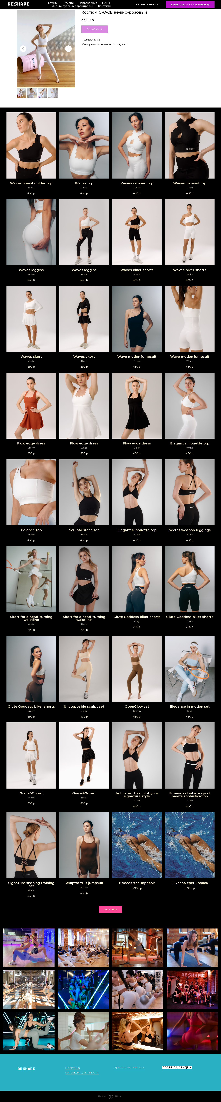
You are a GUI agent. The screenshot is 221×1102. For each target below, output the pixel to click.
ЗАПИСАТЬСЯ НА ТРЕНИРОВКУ (190, 4)
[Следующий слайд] (68, 48)
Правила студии (177, 1067)
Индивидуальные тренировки (72, 6)
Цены (106, 3)
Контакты (104, 6)
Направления (88, 3)
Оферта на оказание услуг (129, 1067)
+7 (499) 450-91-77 (148, 4)
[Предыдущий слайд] (23, 48)
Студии (69, 3)
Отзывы (53, 3)
